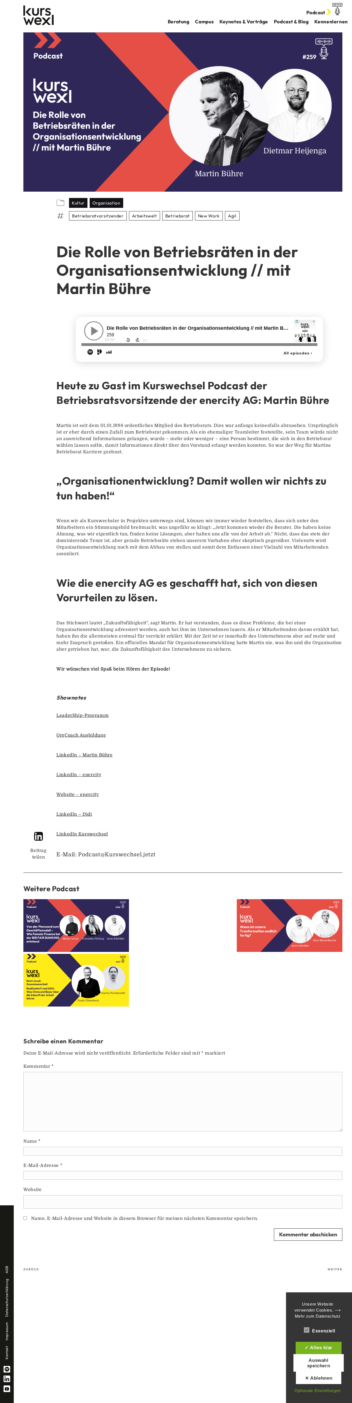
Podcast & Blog (291, 21)
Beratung (178, 21)
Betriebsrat (177, 216)
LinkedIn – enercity (78, 774)
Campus (204, 21)
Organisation (106, 203)
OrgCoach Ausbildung (81, 735)
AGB (6, 1269)
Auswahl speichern (318, 1363)
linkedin (7, 1379)
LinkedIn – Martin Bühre (84, 755)
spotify (7, 1369)
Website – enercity (77, 794)
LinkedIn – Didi (74, 814)
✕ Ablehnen (318, 1378)
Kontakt (6, 1352)
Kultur (78, 203)
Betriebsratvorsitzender (98, 216)
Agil (232, 216)
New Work (209, 216)
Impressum (6, 1331)
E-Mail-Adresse (42, 1165)
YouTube (7, 1388)
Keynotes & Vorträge (243, 21)
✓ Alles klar (318, 1347)
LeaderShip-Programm (82, 715)
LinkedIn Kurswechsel (82, 834)
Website (32, 1189)
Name (32, 1141)
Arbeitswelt (144, 216)
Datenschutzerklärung (6, 1298)
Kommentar (38, 1066)
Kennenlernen (331, 21)
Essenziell (323, 1331)
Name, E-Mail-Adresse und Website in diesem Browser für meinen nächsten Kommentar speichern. (144, 1218)
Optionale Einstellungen (318, 1390)
